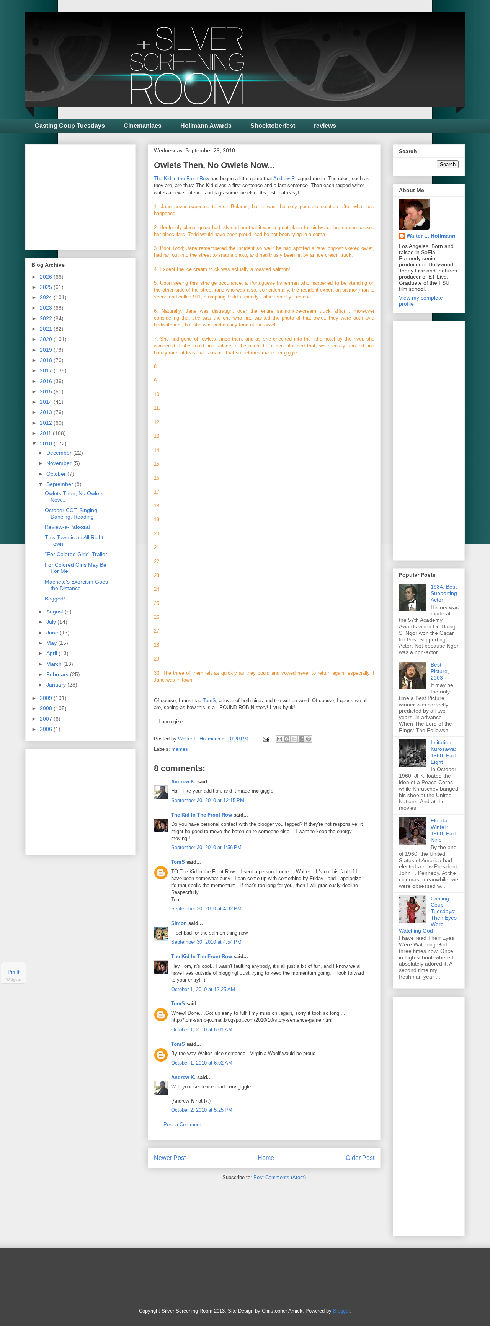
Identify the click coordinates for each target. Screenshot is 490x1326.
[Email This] (279, 739)
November (59, 463)
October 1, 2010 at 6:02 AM (201, 1063)
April (52, 653)
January (56, 685)
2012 (47, 423)
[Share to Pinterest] (308, 739)
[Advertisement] (88, 195)
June (53, 633)
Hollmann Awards (206, 125)
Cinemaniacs (143, 125)
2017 (47, 370)
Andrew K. (183, 782)
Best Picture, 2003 (440, 671)
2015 (47, 391)
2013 (47, 412)
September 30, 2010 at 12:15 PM (207, 800)
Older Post (360, 1158)
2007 (47, 719)
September (60, 484)
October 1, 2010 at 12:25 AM (203, 989)
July (51, 622)
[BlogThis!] (287, 739)
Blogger (341, 1311)
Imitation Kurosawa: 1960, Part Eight (443, 752)
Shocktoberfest (272, 125)
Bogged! (55, 598)
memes (180, 749)
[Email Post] (265, 739)
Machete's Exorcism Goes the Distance (76, 585)
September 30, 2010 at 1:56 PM (206, 847)
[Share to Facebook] (301, 739)
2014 (47, 402)
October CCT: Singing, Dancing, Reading (72, 513)
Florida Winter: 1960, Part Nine (443, 830)
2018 (47, 360)
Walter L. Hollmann (431, 236)
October (56, 474)
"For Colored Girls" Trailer (76, 554)
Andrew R (284, 178)
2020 (47, 339)
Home (266, 1158)
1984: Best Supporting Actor (444, 593)
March (54, 664)
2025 (47, 287)
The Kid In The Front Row (201, 815)
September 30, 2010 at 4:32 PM (206, 909)
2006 (47, 729)
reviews (325, 125)
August (55, 611)
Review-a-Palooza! (67, 527)
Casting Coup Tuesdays (70, 125)
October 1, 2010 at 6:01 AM (201, 1029)
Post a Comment (182, 1124)
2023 (47, 308)
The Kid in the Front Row (181, 178)
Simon (179, 923)
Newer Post (170, 1158)
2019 (47, 350)
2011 (46, 433)
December (59, 453)
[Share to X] (294, 739)
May (52, 643)
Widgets (13, 979)
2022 (47, 318)
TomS (209, 700)
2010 (47, 443)
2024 (47, 297)
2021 (47, 329)
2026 (47, 277)
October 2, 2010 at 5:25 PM (201, 1110)
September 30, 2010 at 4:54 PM (206, 942)
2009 (47, 698)
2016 (47, 381)
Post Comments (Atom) (279, 1177)
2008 (47, 708)
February (58, 674)
